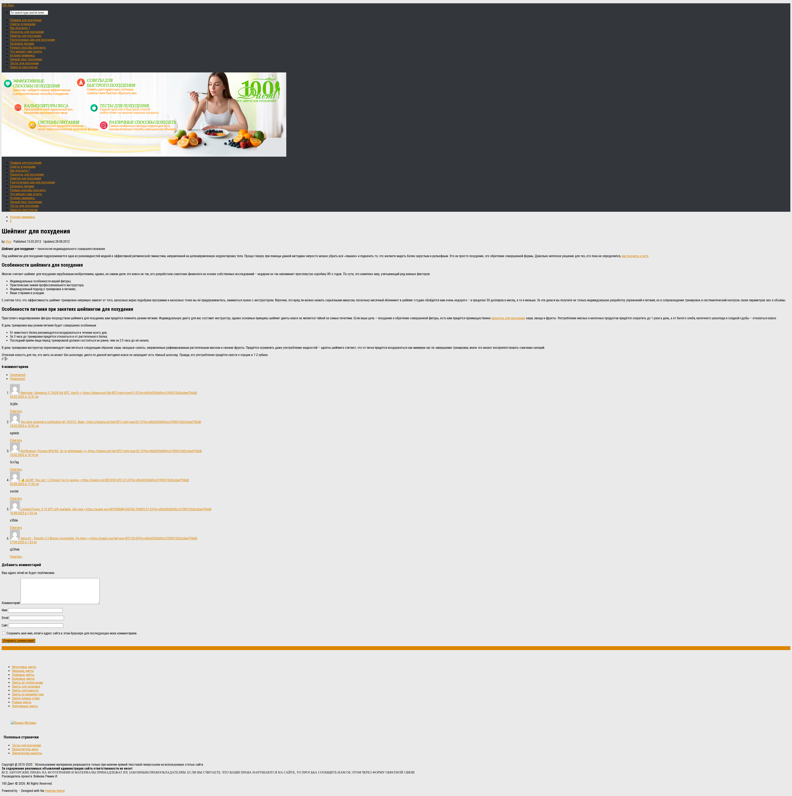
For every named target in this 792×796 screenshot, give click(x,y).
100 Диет (8, 5)
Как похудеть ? (20, 28)
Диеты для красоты (25, 690)
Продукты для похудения (27, 32)
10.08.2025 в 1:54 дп (23, 513)
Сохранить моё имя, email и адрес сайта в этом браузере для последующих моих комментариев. (72, 633)
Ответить (16, 411)
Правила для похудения (25, 20)
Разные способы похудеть (28, 48)
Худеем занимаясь (22, 55)
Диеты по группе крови (27, 683)
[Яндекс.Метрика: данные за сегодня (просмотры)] (23, 723)
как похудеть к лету (635, 256)
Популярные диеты (25, 706)
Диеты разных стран (26, 698)
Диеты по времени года (28, 694)
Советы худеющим (22, 24)
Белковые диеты (23, 679)
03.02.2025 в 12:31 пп (24, 397)
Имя (4, 610)
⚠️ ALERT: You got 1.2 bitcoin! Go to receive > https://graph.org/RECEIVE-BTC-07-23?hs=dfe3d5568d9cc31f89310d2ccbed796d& (105, 480)
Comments (18, 375)
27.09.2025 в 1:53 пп (23, 542)
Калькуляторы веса (25, 749)
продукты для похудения (508, 318)
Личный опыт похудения (26, 59)
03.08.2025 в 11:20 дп (24, 484)
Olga (8, 242)
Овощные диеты (23, 671)
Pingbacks (17, 379)
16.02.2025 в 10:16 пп (24, 455)
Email (5, 618)
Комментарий (11, 603)
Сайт (5, 625)
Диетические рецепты (27, 753)
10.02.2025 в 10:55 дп (24, 426)
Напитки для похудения (25, 36)
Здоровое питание (22, 44)
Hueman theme (55, 791)
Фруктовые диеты (24, 667)
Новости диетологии (24, 67)
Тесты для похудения (24, 63)
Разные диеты (21, 702)
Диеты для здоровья (26, 686)
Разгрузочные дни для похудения (32, 40)
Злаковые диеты (23, 675)
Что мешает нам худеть (26, 51)
